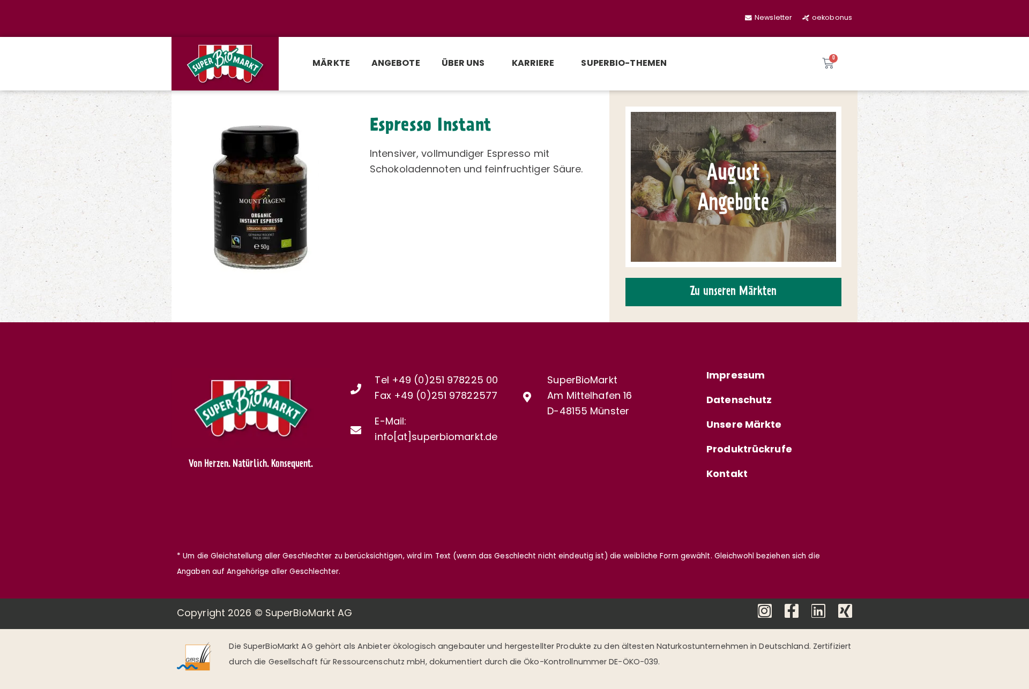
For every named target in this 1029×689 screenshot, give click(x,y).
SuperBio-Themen (624, 63)
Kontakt (727, 475)
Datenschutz (739, 401)
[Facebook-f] (792, 611)
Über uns (463, 63)
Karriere (533, 63)
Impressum (735, 376)
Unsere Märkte (743, 425)
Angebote (395, 63)
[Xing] (845, 611)
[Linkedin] (818, 611)
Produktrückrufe (749, 450)
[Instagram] (765, 611)
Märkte (331, 63)
